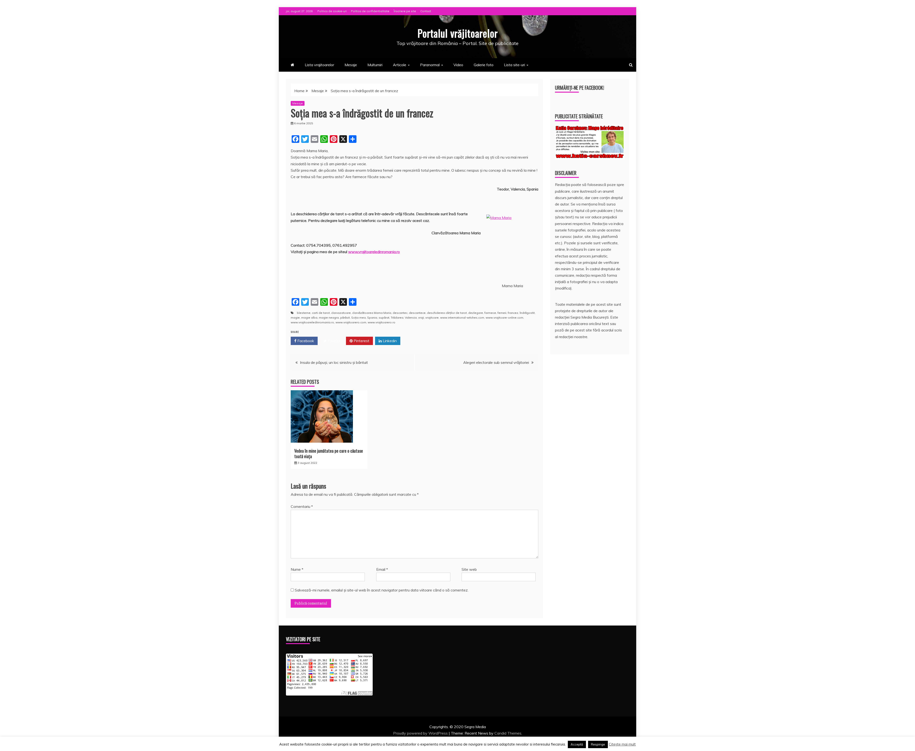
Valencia (411, 317)
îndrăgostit (527, 313)
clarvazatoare (341, 313)
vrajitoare (432, 317)
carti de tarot (321, 313)
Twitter (333, 340)
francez (513, 313)
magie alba (309, 317)
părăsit (345, 317)
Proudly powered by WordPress (421, 733)
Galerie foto (483, 64)
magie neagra (329, 317)
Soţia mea (358, 317)
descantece (417, 313)
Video (458, 64)
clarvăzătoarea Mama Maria (371, 313)
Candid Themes (507, 733)
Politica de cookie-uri (332, 11)
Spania (372, 317)
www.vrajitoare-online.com (504, 317)
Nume (297, 569)
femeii (502, 313)
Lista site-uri (514, 64)
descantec (400, 313)
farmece (490, 313)
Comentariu (302, 506)
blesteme (303, 313)
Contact (425, 11)
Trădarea (397, 317)
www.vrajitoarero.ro (381, 322)
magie (295, 317)
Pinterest (361, 340)
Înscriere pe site (405, 11)
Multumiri (374, 64)
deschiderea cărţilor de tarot (447, 313)
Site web (469, 569)
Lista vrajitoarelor (319, 64)
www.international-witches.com (462, 317)
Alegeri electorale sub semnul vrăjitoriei (496, 362)
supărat (384, 317)
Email (382, 569)
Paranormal (430, 64)
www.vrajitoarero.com (351, 322)
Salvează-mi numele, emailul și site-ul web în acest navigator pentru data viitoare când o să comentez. (381, 590)
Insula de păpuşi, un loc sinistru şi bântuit (334, 362)
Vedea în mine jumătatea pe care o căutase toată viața (328, 453)
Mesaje (351, 64)
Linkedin (389, 340)
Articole (399, 64)
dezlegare (475, 313)
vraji (421, 317)
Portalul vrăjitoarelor (457, 33)
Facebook (305, 340)
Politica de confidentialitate (370, 11)
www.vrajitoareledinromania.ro (374, 251)
